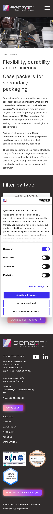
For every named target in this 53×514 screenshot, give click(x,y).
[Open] (47, 8)
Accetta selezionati (26, 303)
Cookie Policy (22, 504)
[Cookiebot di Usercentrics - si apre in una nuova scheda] (38, 200)
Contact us (13, 407)
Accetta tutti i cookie (26, 295)
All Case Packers (26, 195)
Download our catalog (24, 319)
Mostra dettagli (36, 286)
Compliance (35, 504)
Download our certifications (20, 492)
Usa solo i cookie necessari (26, 311)
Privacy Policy (9, 504)
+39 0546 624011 (16, 398)
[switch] (46, 257)
